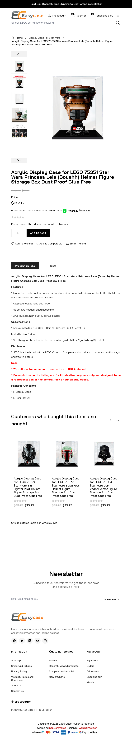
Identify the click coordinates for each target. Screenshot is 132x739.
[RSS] (30, 641)
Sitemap (16, 660)
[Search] (118, 23)
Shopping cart (94, 676)
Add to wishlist (24, 243)
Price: (14, 197)
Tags (53, 265)
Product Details (25, 265)
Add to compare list (51, 243)
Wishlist (91, 682)
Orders (90, 665)
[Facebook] (14, 641)
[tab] (25, 265)
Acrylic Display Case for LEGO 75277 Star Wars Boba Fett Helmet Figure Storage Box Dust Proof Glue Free (65, 487)
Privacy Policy (19, 671)
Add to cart (38, 233)
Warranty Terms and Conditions (22, 678)
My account (93, 660)
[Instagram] (45, 641)
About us (16, 685)
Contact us (17, 690)
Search (53, 660)
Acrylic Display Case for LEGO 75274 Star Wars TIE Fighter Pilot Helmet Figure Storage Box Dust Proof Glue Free (28, 487)
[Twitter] (22, 641)
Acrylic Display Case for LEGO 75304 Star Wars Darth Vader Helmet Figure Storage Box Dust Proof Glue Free (103, 487)
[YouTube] (37, 641)
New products (57, 676)
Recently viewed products (64, 665)
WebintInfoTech (88, 727)
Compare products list (61, 671)
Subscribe (110, 599)
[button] (117, 420)
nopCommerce (58, 727)
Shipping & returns (21, 665)
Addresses (93, 671)
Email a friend (78, 243)
